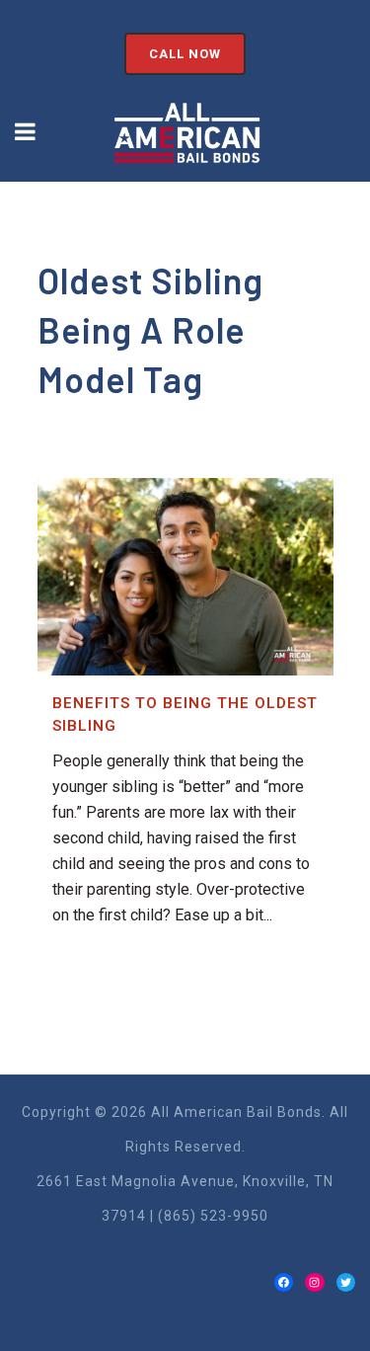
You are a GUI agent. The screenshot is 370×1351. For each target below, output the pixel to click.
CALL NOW (185, 53)
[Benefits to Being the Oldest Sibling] (185, 577)
